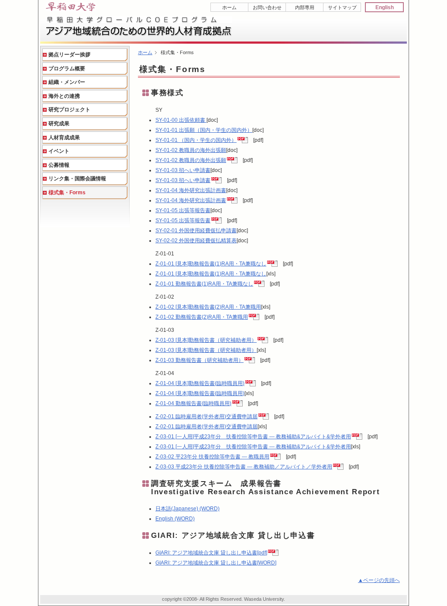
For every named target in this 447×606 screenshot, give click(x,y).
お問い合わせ (267, 7)
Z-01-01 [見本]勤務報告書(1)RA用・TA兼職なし (210, 264)
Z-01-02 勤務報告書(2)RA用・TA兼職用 (201, 317)
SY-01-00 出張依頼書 (180, 120)
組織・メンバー (66, 82)
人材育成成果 (64, 137)
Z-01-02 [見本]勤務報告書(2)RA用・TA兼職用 (208, 307)
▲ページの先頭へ (379, 580)
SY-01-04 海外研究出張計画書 (190, 190)
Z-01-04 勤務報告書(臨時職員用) (193, 403)
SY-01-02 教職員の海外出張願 (190, 150)
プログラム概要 (66, 68)
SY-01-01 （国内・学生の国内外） (196, 140)
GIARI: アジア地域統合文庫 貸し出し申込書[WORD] (215, 563)
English (384, 7)
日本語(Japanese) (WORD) (187, 509)
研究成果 (58, 124)
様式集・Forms (67, 192)
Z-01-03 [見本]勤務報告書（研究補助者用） (206, 340)
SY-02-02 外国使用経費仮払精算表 (196, 241)
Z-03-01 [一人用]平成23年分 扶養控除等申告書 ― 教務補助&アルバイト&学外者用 (253, 437)
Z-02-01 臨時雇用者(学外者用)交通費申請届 (206, 416)
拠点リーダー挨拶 (69, 55)
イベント (58, 151)
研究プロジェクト (69, 110)
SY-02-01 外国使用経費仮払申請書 (196, 230)
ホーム (229, 7)
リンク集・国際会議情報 (77, 179)
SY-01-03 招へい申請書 (182, 170)
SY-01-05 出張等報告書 (182, 210)
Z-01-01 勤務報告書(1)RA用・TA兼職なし (204, 284)
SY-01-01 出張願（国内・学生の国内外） (203, 130)
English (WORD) (175, 519)
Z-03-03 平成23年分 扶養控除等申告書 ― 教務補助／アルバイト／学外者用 (243, 467)
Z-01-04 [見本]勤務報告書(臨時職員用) (199, 383)
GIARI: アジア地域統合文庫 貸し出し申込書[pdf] (211, 553)
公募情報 (58, 165)
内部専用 (304, 7)
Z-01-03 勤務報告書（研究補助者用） (199, 360)
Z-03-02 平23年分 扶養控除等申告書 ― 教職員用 (212, 457)
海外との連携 (64, 96)
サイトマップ (342, 7)
